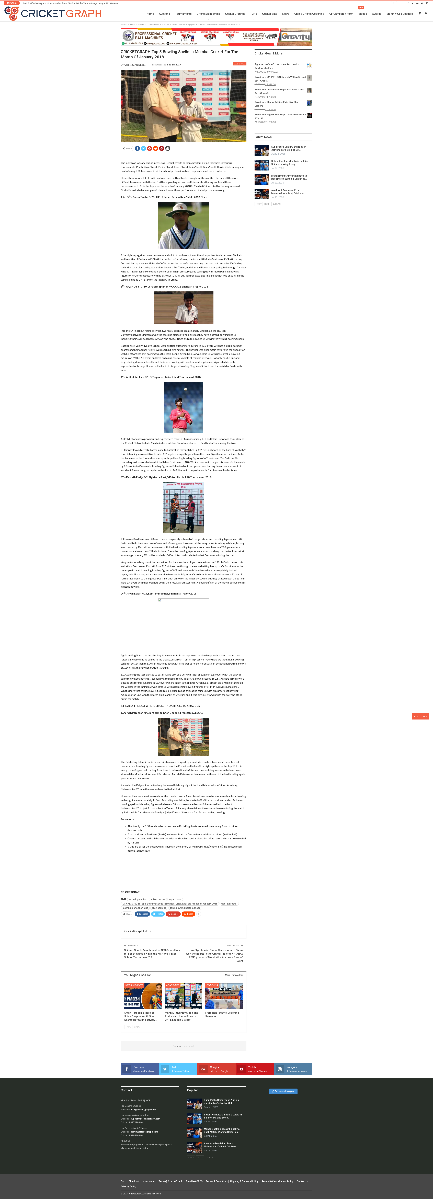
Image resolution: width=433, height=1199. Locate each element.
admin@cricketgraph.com (144, 1131)
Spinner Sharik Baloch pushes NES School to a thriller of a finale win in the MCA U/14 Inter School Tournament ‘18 (152, 954)
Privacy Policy (128, 1186)
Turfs (253, 13)
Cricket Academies (208, 13)
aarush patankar (138, 899)
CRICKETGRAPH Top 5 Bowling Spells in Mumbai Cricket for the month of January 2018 (169, 903)
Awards (376, 13)
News (285, 13)
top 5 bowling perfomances (185, 908)
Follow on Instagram (285, 1091)
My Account (148, 1181)
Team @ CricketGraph (171, 1181)
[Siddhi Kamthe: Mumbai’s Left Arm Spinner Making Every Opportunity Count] (262, 165)
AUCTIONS (420, 716)
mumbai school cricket (135, 908)
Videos (362, 11)
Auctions (164, 13)
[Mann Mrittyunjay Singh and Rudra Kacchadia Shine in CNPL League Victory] (183, 996)
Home (150, 13)
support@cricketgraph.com (145, 1118)
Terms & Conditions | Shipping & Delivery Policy (232, 1181)
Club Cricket (239, 64)
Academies (172, 985)
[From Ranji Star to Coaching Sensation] (224, 996)
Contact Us (303, 1181)
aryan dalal (175, 899)
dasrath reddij (229, 903)
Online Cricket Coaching (309, 13)
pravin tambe (159, 908)
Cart (123, 1181)
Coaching (212, 985)
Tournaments (183, 13)
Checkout (134, 1181)
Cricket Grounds (235, 13)
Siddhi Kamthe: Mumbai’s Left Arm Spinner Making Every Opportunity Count (60, 3)
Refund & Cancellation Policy (277, 1181)
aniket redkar (158, 899)
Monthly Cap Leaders (399, 13)
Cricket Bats (269, 13)
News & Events (134, 985)
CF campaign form (341, 13)
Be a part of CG (194, 1181)
